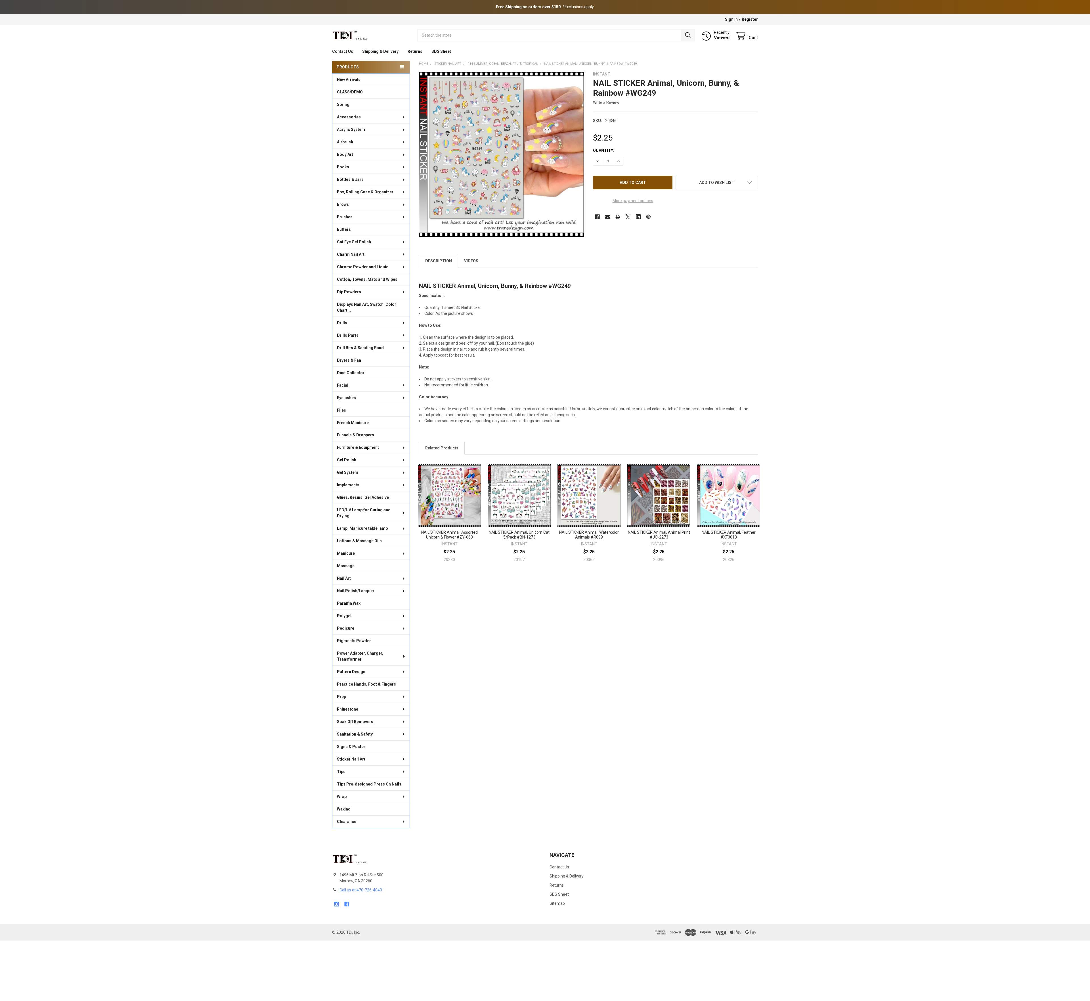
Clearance (346, 821)
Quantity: (603, 150)
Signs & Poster (351, 746)
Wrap (342, 796)
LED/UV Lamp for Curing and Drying (364, 513)
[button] (717, 182)
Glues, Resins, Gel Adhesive (363, 497)
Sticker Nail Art (351, 759)
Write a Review (606, 102)
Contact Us (342, 51)
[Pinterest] (648, 216)
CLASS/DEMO (350, 92)
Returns (415, 51)
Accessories (349, 117)
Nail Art (344, 578)
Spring (343, 104)
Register (750, 19)
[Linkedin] (638, 216)
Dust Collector (350, 372)
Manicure (346, 553)
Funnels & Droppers (355, 435)
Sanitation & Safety (355, 734)
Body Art (345, 154)
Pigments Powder (354, 640)
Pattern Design (351, 671)
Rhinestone (347, 709)
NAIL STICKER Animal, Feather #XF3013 (729, 535)
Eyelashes (346, 397)
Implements (348, 485)
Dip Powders (349, 292)
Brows (343, 204)
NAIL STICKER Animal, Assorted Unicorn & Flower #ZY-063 (449, 535)
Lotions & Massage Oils (359, 541)
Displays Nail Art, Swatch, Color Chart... (366, 307)
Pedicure (345, 628)
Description (438, 261)
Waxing (344, 809)
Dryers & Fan (349, 360)
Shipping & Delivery (380, 51)
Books (343, 167)
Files (341, 410)
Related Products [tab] (441, 448)
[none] (501, 154)
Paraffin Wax (348, 603)
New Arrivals (348, 79)
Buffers (344, 229)
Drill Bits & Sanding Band (360, 347)
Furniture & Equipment (358, 447)
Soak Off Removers (355, 721)
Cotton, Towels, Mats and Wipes (367, 279)
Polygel (344, 615)
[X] (628, 216)
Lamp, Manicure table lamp (362, 528)
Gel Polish (346, 460)
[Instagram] (336, 904)
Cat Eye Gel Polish (354, 242)
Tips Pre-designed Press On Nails (369, 784)
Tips (341, 771)
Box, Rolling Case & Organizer (365, 192)
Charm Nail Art (350, 254)
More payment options (633, 200)
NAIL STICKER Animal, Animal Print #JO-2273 (659, 535)
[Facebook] (597, 216)
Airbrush (345, 142)
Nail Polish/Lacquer (355, 591)
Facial (342, 385)
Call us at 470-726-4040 (360, 890)
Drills (342, 323)
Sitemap (557, 903)
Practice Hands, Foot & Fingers (366, 684)
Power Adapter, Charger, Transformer (360, 656)
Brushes (345, 217)
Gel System (347, 472)
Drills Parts (348, 335)
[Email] (607, 216)
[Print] (617, 216)
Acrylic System (351, 129)
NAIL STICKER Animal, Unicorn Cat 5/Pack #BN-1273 (519, 535)
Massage (346, 566)
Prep (341, 696)
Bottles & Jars (350, 179)
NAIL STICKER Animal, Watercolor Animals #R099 (589, 535)
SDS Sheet (441, 51)
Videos (471, 261)
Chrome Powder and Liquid (363, 267)
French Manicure (353, 422)
